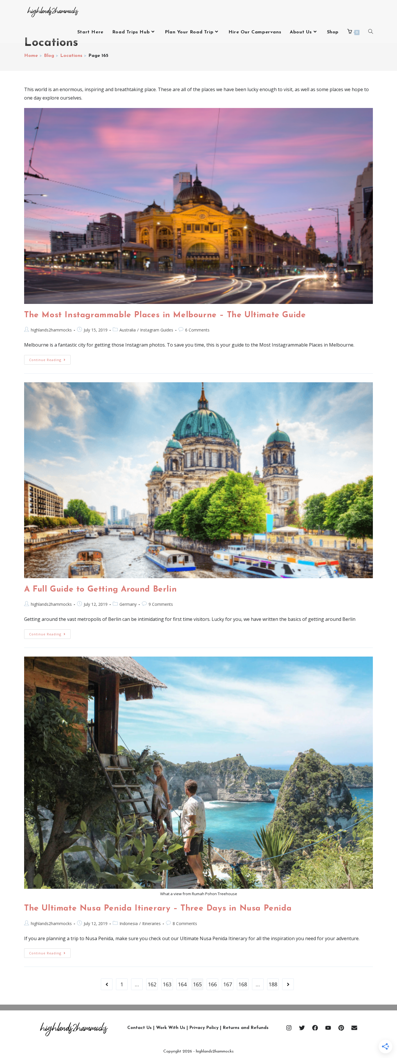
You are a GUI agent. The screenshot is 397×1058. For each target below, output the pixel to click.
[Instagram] (289, 1028)
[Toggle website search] (370, 32)
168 (242, 984)
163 (167, 984)
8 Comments (185, 923)
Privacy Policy (204, 1028)
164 (182, 984)
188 (273, 984)
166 (212, 984)
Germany (128, 604)
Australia (127, 330)
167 (227, 984)
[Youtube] (328, 1028)
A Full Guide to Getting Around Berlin (100, 589)
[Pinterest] (341, 1028)
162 (152, 984)
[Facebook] (315, 1028)
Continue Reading (50, 358)
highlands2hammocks (51, 330)
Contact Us (139, 1028)
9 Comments (161, 604)
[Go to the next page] (288, 984)
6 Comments (197, 330)
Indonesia (128, 923)
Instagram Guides (156, 330)
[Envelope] (354, 1028)
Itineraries (151, 923)
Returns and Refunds (246, 1028)
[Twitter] (302, 1028)
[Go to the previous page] (106, 984)
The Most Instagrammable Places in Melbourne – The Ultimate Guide (165, 315)
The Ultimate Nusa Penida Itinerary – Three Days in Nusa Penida (158, 908)
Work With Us (170, 1028)
